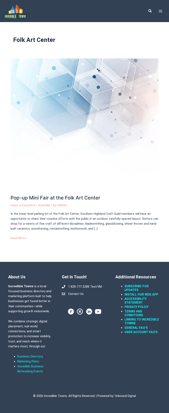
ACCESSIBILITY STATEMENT (135, 300)
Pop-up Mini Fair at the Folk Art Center (55, 198)
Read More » (19, 238)
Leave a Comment (23, 205)
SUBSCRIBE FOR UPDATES (136, 288)
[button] (150, 11)
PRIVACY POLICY (136, 307)
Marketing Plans (28, 361)
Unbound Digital (125, 396)
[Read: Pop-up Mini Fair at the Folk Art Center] (84, 124)
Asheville (44, 205)
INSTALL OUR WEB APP (141, 294)
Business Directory (30, 356)
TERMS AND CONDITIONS (134, 313)
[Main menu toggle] (160, 11)
